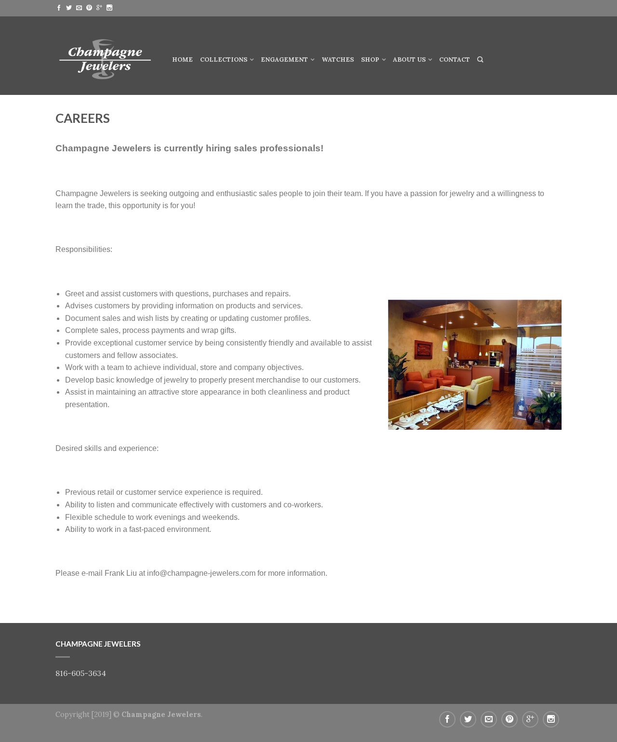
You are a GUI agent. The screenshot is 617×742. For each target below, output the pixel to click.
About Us (409, 59)
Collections (223, 59)
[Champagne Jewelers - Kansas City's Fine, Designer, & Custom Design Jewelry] (106, 55)
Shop (370, 59)
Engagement (284, 59)
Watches (338, 59)
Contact (454, 59)
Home (182, 59)
